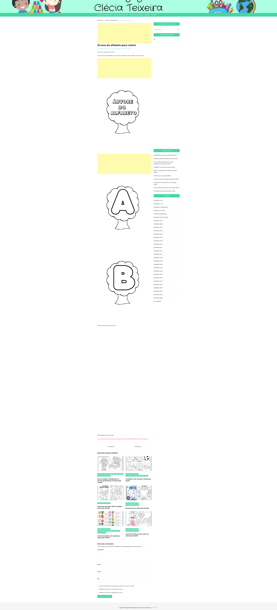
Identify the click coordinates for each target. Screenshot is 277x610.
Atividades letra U (158, 284)
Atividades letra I (158, 247)
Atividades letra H (158, 244)
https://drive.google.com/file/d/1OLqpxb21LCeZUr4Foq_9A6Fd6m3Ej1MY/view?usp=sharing (122, 439)
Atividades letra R (158, 274)
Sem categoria (157, 301)
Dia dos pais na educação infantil (137, 508)
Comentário (100, 549)
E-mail (99, 571)
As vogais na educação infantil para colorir (164, 191)
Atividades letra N (158, 261)
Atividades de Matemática (136, 14)
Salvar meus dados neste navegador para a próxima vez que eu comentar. (116, 586)
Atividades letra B (102, 532)
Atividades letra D (158, 230)
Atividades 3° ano (158, 203)
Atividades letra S (158, 277)
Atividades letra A (143, 475)
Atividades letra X (158, 291)
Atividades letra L (158, 254)
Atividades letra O (158, 264)
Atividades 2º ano (158, 200)
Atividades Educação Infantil (120, 14)
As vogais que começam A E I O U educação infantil (165, 183)
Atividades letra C (158, 227)
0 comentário (128, 48)
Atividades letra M (158, 257)
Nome (99, 564)
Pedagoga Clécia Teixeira (105, 48)
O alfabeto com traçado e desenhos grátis (164, 167)
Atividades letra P (158, 267)
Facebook (153, 14)
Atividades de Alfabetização (104, 14)
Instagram (147, 14)
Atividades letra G (158, 240)
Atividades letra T (158, 281)
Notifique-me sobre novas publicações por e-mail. (110, 592)
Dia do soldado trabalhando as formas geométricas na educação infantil (109, 480)
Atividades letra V (158, 287)
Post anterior (111, 446)
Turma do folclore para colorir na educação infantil (137, 535)
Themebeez (155, 607)
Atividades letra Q (158, 271)
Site (98, 578)
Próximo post (138, 446)
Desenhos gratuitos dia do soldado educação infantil (165, 171)
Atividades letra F (158, 237)
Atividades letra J (158, 251)
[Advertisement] (124, 33)
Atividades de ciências (159, 210)
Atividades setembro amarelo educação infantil (166, 158)
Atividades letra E (158, 234)
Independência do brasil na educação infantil (165, 155)
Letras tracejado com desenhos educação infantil (108, 537)
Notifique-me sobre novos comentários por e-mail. (111, 589)
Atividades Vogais (158, 298)
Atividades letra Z (158, 294)
